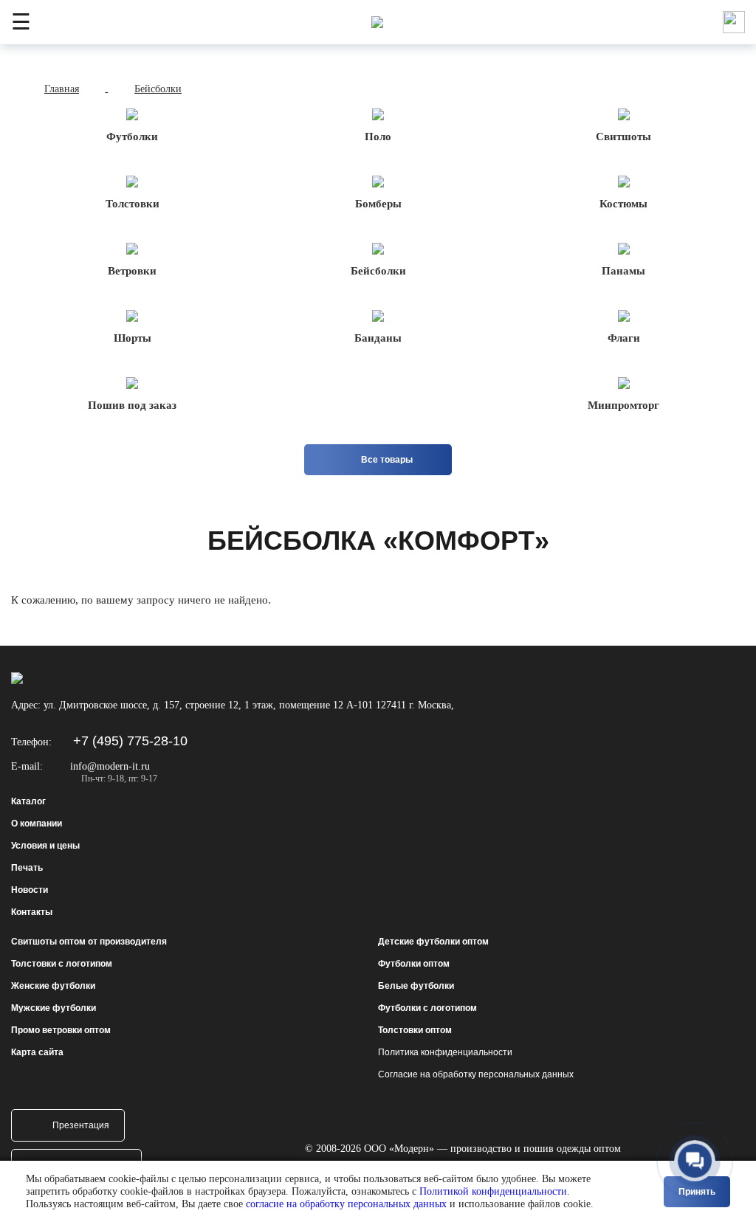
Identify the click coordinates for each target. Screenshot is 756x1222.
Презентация (80, 1125)
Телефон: (31, 742)
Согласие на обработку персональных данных (476, 1074)
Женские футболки (53, 986)
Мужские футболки (53, 1008)
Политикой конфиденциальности (493, 1191)
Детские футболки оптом (433, 941)
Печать (27, 868)
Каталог (28, 801)
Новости (29, 890)
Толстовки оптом (415, 1030)
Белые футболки (416, 986)
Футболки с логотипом (427, 1008)
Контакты (31, 912)
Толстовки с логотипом (61, 964)
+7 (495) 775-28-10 (130, 740)
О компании (36, 823)
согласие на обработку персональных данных (346, 1203)
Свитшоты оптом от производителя (89, 941)
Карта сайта (37, 1052)
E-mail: (27, 766)
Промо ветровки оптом (61, 1030)
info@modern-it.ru (110, 766)
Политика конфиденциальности (445, 1052)
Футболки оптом (414, 964)
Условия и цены (45, 845)
